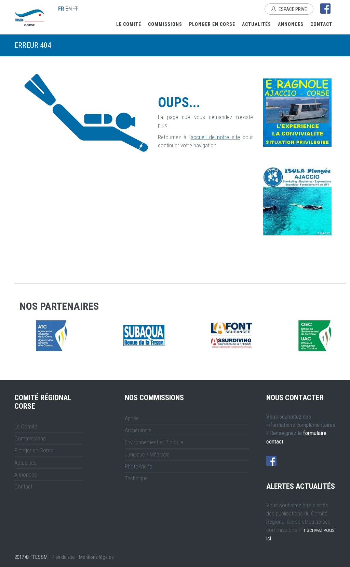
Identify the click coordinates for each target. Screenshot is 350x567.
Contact (321, 24)
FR (61, 8)
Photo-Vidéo (138, 466)
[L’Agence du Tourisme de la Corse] (165, 335)
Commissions (165, 24)
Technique (136, 478)
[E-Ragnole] (297, 112)
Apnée (132, 418)
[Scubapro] (77, 335)
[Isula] (297, 201)
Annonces (291, 24)
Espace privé (292, 9)
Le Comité (128, 24)
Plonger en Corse (212, 24)
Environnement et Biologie (154, 442)
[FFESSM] (252, 335)
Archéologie (138, 430)
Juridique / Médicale (147, 454)
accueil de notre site (215, 137)
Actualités (256, 24)
